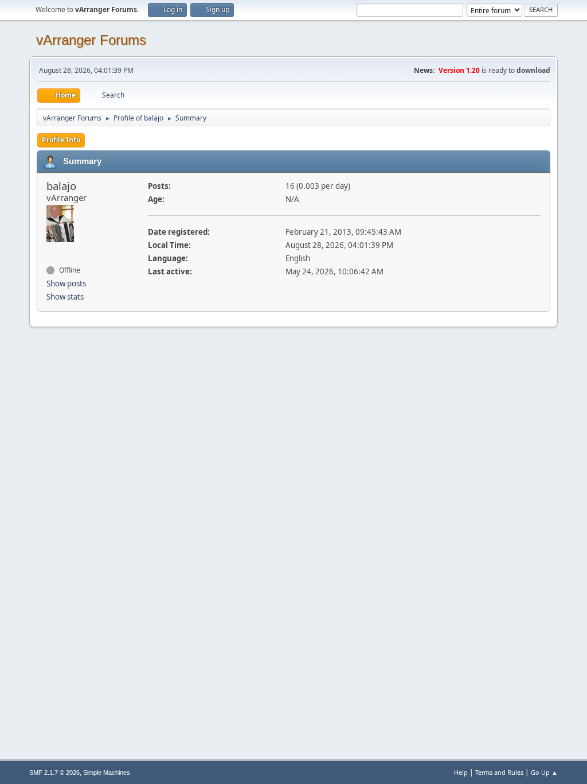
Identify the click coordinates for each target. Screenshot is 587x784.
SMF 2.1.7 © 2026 (54, 772)
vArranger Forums (91, 40)
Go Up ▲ (544, 772)
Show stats (65, 297)
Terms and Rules (499, 772)
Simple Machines (106, 772)
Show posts (66, 283)
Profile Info (61, 140)
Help (461, 772)
